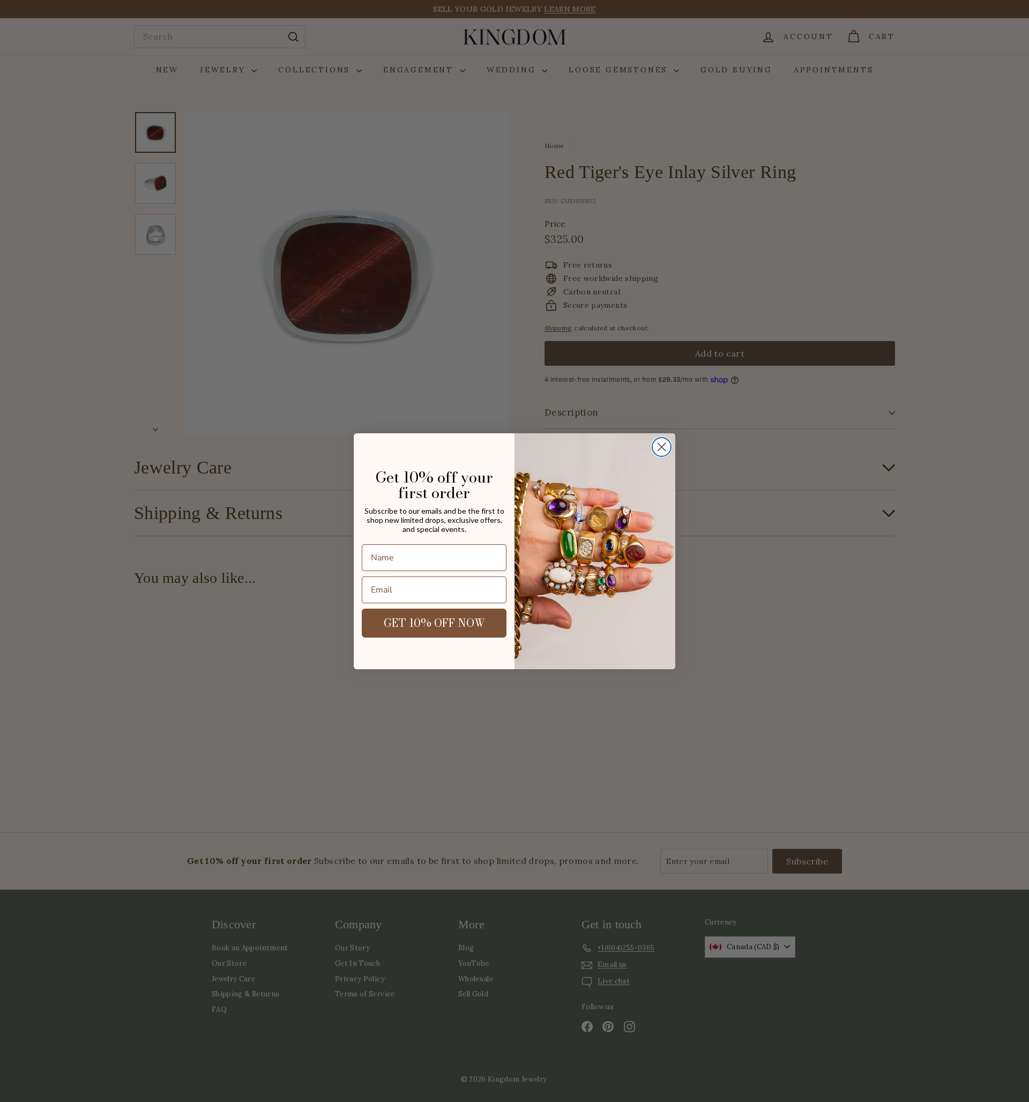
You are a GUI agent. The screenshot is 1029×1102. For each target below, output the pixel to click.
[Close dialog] (661, 447)
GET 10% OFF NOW (434, 623)
